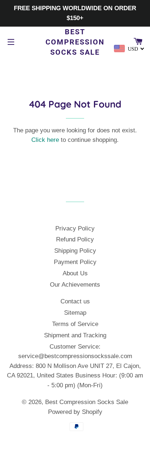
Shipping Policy (75, 250)
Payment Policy (75, 262)
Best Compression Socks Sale (75, 42)
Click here (45, 139)
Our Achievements (75, 284)
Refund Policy (75, 239)
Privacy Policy (75, 228)
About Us (75, 273)
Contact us (75, 301)
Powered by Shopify (75, 411)
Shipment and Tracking (75, 335)
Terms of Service (75, 324)
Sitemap (75, 312)
